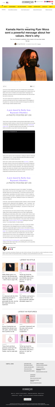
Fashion (30, 6)
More (50, 6)
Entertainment (12, 6)
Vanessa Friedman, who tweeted (16, 220)
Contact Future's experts (21, 393)
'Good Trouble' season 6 (25, 9)
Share (5, 86)
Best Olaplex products (28, 365)
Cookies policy (15, 395)
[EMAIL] (12, 249)
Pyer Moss (26, 161)
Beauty (5, 6)
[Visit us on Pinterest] (49, 1)
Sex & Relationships (22, 6)
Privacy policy (41, 393)
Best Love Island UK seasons (35, 382)
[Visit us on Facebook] (46, 1)
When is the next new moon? (35, 378)
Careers (20, 395)
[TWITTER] (9, 249)
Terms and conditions (32, 393)
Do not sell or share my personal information (33, 395)
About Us (13, 393)
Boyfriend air (32, 376)
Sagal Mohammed (11, 247)
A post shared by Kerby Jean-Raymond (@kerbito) (19, 111)
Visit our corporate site (41, 403)
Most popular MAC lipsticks (29, 370)
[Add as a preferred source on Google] (27, 399)
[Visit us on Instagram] (44, 1)
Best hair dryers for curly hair (41, 371)
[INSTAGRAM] (11, 249)
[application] (19, 142)
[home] (2, 6)
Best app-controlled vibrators (41, 365)
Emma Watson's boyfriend (12, 9)
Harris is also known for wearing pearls (11, 240)
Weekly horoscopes (49, 9)
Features (27, 27)
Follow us (33, 86)
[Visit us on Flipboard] (52, 1)
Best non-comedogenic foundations (40, 369)
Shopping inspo (37, 6)
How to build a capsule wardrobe (34, 380)
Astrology (44, 6)
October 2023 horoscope (37, 9)
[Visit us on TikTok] (51, 1)
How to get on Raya (28, 368)
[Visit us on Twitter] (47, 1)
